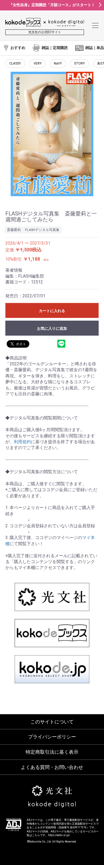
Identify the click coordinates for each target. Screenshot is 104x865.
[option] (52, 134)
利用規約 (22, 441)
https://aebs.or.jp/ (59, 835)
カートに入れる (52, 311)
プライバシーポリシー (52, 736)
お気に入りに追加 (52, 328)
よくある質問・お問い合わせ (52, 767)
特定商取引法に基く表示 (52, 752)
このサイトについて (52, 721)
